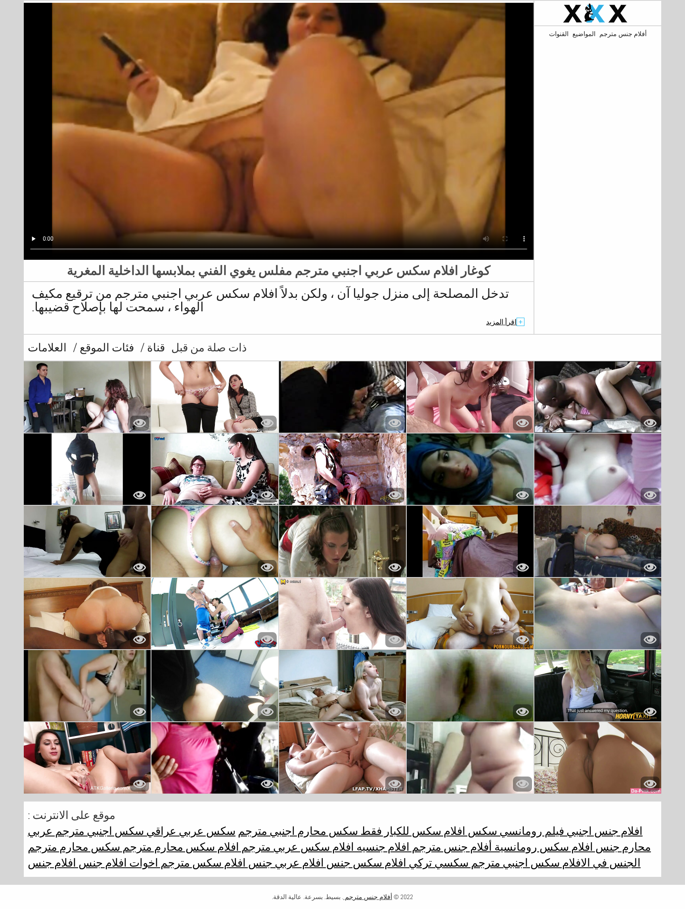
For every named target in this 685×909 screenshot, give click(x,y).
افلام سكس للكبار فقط (411, 831)
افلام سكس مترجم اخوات (186, 863)
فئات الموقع (105, 348)
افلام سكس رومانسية (542, 847)
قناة (155, 348)
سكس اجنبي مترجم (514, 863)
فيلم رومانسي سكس (514, 831)
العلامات (47, 348)
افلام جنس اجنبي (603, 831)
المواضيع (583, 34)
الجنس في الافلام (600, 863)
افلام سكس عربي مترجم (296, 847)
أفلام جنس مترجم (623, 34)
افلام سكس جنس (365, 863)
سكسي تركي (437, 863)
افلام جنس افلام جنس (77, 863)
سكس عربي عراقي (189, 831)
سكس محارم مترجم (74, 847)
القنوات (558, 34)
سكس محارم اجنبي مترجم (298, 831)
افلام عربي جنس (285, 863)
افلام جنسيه (381, 847)
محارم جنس (622, 847)
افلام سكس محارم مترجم (179, 847)
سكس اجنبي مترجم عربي (86, 831)
